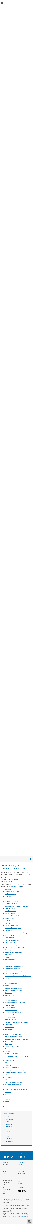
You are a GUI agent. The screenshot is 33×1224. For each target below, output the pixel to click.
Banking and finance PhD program (14, 916)
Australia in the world (10, 911)
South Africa (9, 1141)
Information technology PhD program (15, 1002)
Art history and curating (11, 901)
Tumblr (21, 1157)
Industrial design (9, 997)
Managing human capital (11, 1049)
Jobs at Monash (6, 1175)
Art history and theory (11, 903)
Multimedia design (10, 1060)
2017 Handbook (5, 859)
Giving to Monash (7, 1196)
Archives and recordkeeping (12, 898)
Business (7, 923)
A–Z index (20, 1169)
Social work (8, 1092)
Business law (8, 930)
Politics (7, 1075)
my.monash (5, 1187)
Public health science (10, 1079)
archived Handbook (6, 879)
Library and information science (13, 1036)
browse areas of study (15, 886)
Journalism (8, 1032)
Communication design (11, 945)
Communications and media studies (15, 947)
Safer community (6, 1182)
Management (8, 1044)
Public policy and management (13, 1082)
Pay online (5, 1166)
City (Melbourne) (10, 1119)
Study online (5, 1184)
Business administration (11, 925)
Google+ (18, 1157)
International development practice (14, 1012)
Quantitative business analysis (13, 1084)
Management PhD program (12, 1046)
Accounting (8, 889)
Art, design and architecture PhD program (16, 906)
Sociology (7, 1094)
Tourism (7, 1104)
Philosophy (8, 1065)
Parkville (8, 1131)
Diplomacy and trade (10, 959)
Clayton (8, 1121)
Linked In (8, 1157)
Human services (9, 995)
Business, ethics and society (13, 940)
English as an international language (14, 971)
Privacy (23, 1205)
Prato (7, 1136)
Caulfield (8, 1116)
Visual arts (8, 1106)
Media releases (21, 1173)
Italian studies (8, 1024)
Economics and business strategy (14, 966)
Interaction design (9, 1005)
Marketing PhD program (11, 1053)
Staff (4, 1191)
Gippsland (9, 1124)
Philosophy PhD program (12, 1067)
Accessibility (5, 1205)
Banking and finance (10, 913)
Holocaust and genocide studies (13, 988)
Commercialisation (10, 942)
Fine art (7, 980)
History (7, 985)
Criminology (8, 950)
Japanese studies (9, 1027)
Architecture (8, 896)
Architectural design (10, 894)
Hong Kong (9, 1126)
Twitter (12, 1157)
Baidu (28, 1157)
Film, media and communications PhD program (18, 976)
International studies (10, 1019)
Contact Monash (21, 1171)
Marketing (7, 1051)
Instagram (5, 1157)
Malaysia (8, 1129)
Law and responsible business (13, 1034)
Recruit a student (6, 1178)
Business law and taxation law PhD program (17, 933)
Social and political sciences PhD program (16, 1089)
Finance (7, 978)
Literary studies (9, 1041)
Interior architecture (10, 1007)
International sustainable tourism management (17, 1022)
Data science (8, 954)
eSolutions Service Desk (15, 1200)
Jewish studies (9, 1029)
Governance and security (12, 983)
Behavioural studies (10, 918)
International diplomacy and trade (14, 1014)
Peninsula (8, 1133)
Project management (10, 1077)
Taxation (7, 1101)
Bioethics (7, 920)
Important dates (6, 1164)
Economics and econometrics (13, 968)
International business (11, 1010)
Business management (11, 935)
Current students (6, 1189)
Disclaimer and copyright (14, 1205)
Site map (20, 1183)
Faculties (20, 1164)
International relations (10, 1017)
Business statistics (10, 937)
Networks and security (11, 1062)
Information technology (11, 1000)
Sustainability (8, 1099)
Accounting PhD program (12, 891)
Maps (4, 1173)
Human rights (8, 993)
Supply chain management (12, 1096)
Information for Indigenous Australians (19, 1216)
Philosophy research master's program (15, 1070)
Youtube (24, 1157)
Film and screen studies (11, 973)
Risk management (10, 1087)
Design (7, 957)
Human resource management (13, 990)
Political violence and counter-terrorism (15, 1072)
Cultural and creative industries (13, 952)
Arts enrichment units (10, 908)
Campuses (20, 1166)
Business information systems (13, 928)
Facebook (14, 1157)
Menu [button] (2, 3)
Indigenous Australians (8, 1180)
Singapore (9, 1138)
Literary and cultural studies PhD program (16, 1039)
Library (4, 1171)
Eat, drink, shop (6, 1169)
